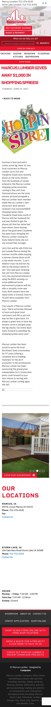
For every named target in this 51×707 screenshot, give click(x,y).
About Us (25, 614)
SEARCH (44, 43)
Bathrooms (32, 56)
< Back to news (11, 98)
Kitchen (18, 56)
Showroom (11, 614)
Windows (29, 53)
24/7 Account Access (18, 28)
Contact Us (7, 517)
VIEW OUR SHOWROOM (17, 475)
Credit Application (17, 621)
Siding (17, 53)
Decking (6, 53)
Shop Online (38, 621)
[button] (31, 471)
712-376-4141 (26, 1)
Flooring (43, 53)
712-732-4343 (29, 4)
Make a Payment (15, 33)
